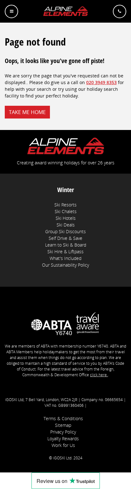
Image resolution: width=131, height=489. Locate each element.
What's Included (65, 258)
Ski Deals (66, 225)
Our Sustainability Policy (65, 265)
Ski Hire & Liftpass (65, 251)
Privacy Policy (63, 432)
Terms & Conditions (63, 418)
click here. (99, 375)
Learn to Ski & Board (65, 245)
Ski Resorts (65, 205)
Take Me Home (27, 112)
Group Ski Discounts (65, 231)
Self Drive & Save (65, 238)
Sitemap (63, 425)
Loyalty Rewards (63, 438)
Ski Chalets (66, 211)
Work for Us (63, 445)
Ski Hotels (66, 218)
